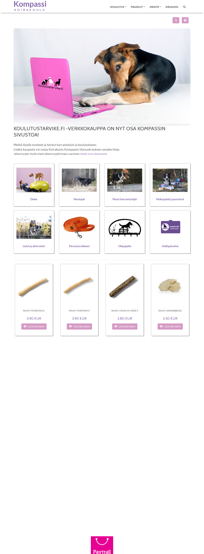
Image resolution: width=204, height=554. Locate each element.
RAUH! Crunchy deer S (124, 310)
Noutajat (79, 199)
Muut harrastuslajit (125, 199)
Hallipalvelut (170, 246)
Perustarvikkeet (79, 246)
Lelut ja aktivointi (34, 246)
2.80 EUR (124, 318)
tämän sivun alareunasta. (93, 153)
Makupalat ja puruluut (170, 199)
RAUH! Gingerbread (170, 310)
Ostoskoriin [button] (36, 326)
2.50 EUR (170, 318)
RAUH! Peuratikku (34, 310)
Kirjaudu (172, 6)
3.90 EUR (34, 318)
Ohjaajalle (124, 246)
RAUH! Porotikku (79, 310)
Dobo (33, 199)
